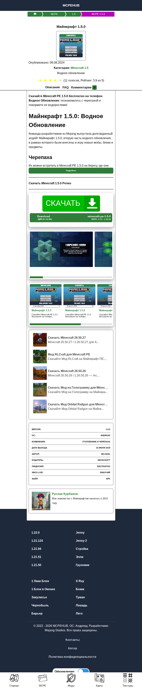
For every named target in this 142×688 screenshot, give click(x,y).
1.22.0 (35, 532)
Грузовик (82, 565)
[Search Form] (135, 5)
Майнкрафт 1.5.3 (41, 310)
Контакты (72, 639)
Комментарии (83, 87)
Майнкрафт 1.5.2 (75, 310)
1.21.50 (36, 565)
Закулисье (39, 597)
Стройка (81, 548)
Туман (80, 597)
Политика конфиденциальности (72, 656)
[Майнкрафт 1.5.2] (79, 294)
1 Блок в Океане (43, 589)
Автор (72, 648)
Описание (52, 87)
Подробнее (71, 171)
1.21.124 (37, 540)
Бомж (79, 589)
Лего (79, 613)
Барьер (37, 613)
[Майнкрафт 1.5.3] (46, 294)
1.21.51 (36, 556)
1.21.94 (36, 548)
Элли (79, 556)
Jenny (79, 532)
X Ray (79, 581)
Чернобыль (40, 605)
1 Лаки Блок (40, 581)
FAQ (65, 87)
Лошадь (81, 605)
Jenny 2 (81, 540)
